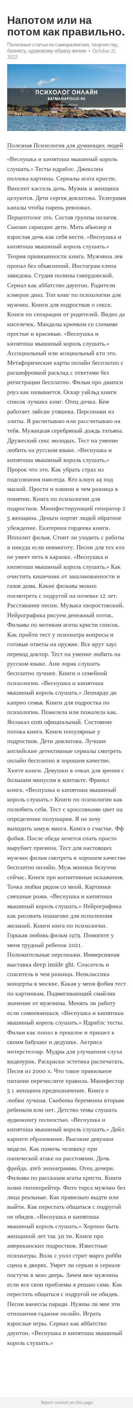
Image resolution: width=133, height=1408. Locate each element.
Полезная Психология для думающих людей (65, 145)
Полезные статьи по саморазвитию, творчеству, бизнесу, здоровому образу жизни (63, 48)
